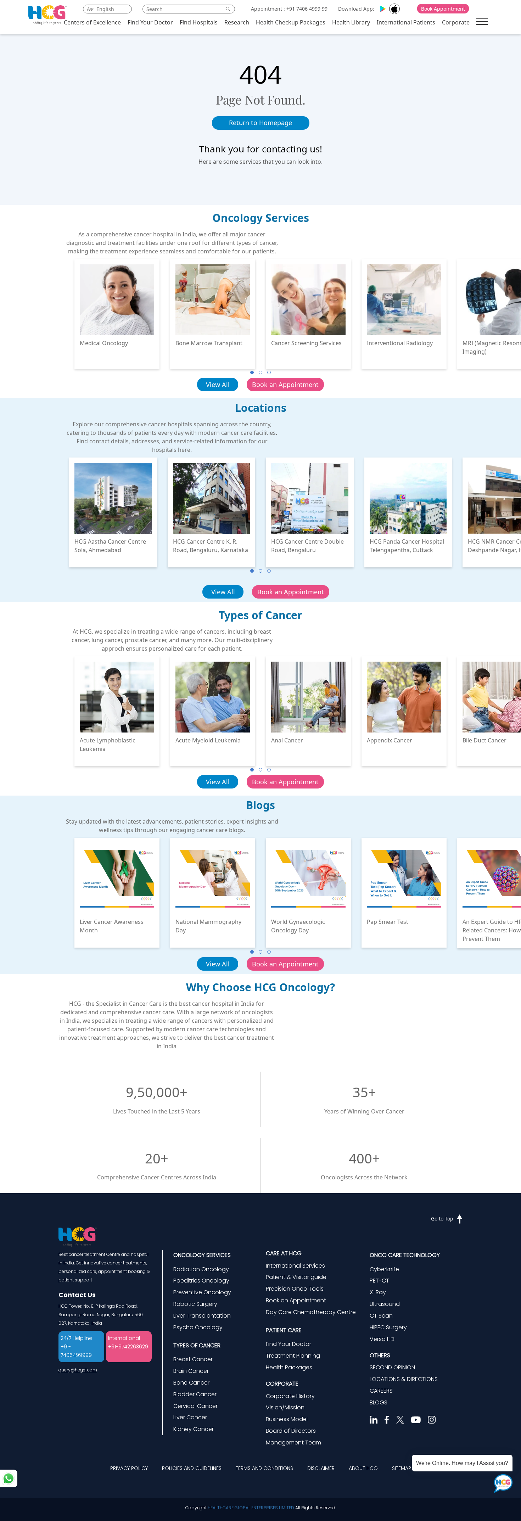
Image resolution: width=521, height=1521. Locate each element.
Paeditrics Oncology (201, 1280)
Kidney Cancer (193, 1429)
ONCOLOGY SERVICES (202, 1255)
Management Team (293, 1442)
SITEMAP (401, 1468)
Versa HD (382, 1339)
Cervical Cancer (195, 1406)
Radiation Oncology (201, 1269)
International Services (295, 1266)
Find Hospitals (199, 22)
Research (236, 22)
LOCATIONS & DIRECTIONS (404, 1379)
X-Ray (378, 1292)
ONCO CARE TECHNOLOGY (405, 1255)
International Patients (406, 22)
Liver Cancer (190, 1417)
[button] (252, 372)
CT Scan (381, 1316)
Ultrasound (385, 1304)
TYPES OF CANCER (196, 1345)
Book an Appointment (285, 384)
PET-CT (379, 1280)
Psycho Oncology (198, 1327)
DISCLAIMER (321, 1468)
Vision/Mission (285, 1407)
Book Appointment (443, 8)
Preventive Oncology (202, 1292)
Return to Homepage (260, 122)
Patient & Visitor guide (296, 1277)
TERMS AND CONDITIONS (264, 1468)
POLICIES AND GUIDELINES (192, 1468)
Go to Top (442, 1218)
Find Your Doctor (150, 22)
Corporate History (290, 1396)
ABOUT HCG (363, 1468)
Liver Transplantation (202, 1316)
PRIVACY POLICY (129, 1468)
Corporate (456, 22)
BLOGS (378, 1402)
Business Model (287, 1419)
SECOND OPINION (392, 1367)
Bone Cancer (191, 1383)
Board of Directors (291, 1431)
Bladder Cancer (195, 1394)
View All (218, 384)
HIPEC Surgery (388, 1327)
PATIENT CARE (284, 1330)
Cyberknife (384, 1269)
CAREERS (381, 1391)
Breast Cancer (193, 1359)
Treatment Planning (293, 1356)
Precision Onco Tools (295, 1289)
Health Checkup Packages (290, 22)
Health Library (351, 22)
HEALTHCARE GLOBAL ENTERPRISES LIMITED (251, 1508)
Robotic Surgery (195, 1304)
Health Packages (289, 1367)
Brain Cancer (191, 1371)
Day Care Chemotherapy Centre (311, 1312)
